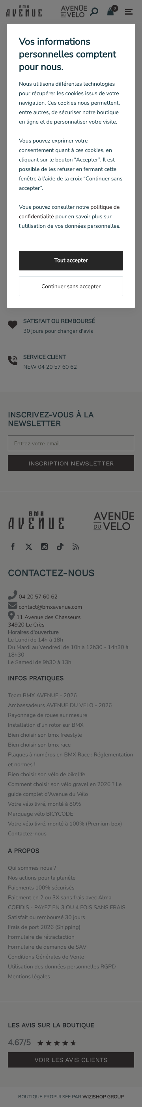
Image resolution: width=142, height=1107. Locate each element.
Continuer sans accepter (71, 286)
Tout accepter (71, 260)
